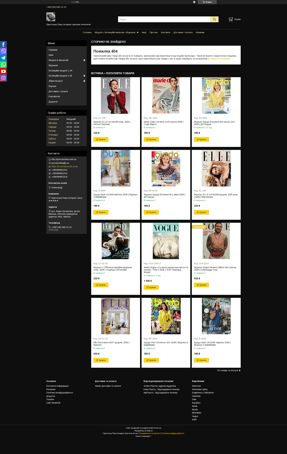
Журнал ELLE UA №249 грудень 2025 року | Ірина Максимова (216, 195)
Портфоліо (54, 96)
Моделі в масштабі (58, 60)
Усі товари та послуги (227, 370)
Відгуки (52, 86)
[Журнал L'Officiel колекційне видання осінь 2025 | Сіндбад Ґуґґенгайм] (115, 241)
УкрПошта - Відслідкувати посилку (160, 392)
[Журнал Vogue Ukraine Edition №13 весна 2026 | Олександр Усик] (216, 241)
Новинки (200, 32)
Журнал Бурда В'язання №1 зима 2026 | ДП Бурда (164, 195)
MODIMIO (196, 413)
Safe (194, 399)
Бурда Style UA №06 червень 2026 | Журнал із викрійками (212, 343)
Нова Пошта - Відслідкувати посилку (162, 389)
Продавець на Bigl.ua (143, 431)
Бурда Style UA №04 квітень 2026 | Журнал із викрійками (115, 195)
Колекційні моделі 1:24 (60, 70)
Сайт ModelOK (53, 403)
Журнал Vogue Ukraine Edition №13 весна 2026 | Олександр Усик (215, 268)
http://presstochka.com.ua (64, 159)
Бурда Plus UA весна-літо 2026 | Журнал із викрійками (166, 343)
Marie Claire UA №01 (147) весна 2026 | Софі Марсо (163, 123)
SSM (194, 419)
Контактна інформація (57, 386)
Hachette (196, 396)
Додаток (53, 101)
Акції (144, 32)
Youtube (50, 399)
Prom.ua (157, 428)
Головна (87, 32)
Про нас (154, 32)
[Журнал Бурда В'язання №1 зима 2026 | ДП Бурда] (166, 168)
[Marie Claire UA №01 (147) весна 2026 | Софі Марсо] (166, 95)
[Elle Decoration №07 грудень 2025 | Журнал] (115, 316)
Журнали (53, 65)
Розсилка (50, 389)
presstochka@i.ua (60, 163)
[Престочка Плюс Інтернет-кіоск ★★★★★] (80, 16)
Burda (195, 409)
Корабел (196, 403)
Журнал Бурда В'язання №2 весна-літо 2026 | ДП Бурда (214, 123)
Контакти (165, 32)
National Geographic (220, 58)
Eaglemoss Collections (203, 392)
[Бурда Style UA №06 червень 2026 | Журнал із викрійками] (216, 316)
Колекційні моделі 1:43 (60, 75)
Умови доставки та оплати (108, 386)
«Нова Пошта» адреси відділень (160, 386)
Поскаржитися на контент (149, 433)
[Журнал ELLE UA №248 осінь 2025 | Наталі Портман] (115, 95)
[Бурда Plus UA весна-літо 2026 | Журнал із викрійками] (166, 316)
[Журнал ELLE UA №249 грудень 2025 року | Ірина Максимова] (216, 168)
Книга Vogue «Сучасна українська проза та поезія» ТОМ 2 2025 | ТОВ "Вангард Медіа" (166, 269)
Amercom (196, 386)
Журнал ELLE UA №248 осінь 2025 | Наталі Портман (111, 123)
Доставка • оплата (183, 32)
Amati (194, 406)
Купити (102, 139)
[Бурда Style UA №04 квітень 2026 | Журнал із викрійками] (115, 168)
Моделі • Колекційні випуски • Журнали (115, 32)
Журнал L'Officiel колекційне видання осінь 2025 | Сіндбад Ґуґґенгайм (112, 268)
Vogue (195, 416)
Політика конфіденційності (59, 392)
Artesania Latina (199, 389)
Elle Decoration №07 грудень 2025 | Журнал (111, 343)
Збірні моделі (55, 81)
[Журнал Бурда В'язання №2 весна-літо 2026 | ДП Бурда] (216, 95)
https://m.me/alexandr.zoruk (65, 166)
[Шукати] (214, 19)
